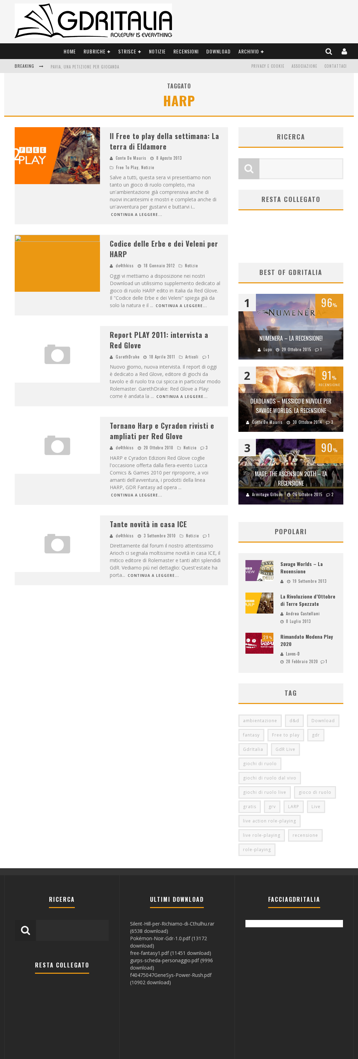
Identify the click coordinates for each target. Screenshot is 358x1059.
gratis (249, 807)
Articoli (192, 357)
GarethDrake (127, 357)
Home (70, 51)
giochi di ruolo (260, 764)
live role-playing (261, 835)
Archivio (248, 51)
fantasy (251, 735)
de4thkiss (125, 265)
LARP (293, 807)
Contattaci (335, 66)
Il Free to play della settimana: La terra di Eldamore (164, 141)
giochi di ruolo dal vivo (269, 778)
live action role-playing (269, 821)
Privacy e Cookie (268, 66)
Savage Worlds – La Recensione (301, 567)
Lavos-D (293, 654)
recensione (305, 835)
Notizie (157, 51)
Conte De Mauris (131, 158)
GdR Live (285, 749)
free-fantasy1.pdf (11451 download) (170, 953)
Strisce (127, 51)
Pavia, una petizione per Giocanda (85, 67)
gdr (316, 735)
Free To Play (127, 167)
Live (316, 807)
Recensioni (186, 51)
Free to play (286, 735)
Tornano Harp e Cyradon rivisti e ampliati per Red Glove (162, 430)
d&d (294, 721)
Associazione (304, 66)
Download (218, 51)
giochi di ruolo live (264, 792)
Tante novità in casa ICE (148, 524)
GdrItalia (253, 749)
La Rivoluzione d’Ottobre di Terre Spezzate (307, 600)
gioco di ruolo (315, 792)
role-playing (257, 850)
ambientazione (260, 721)
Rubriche (95, 51)
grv (272, 807)
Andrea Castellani (303, 613)
